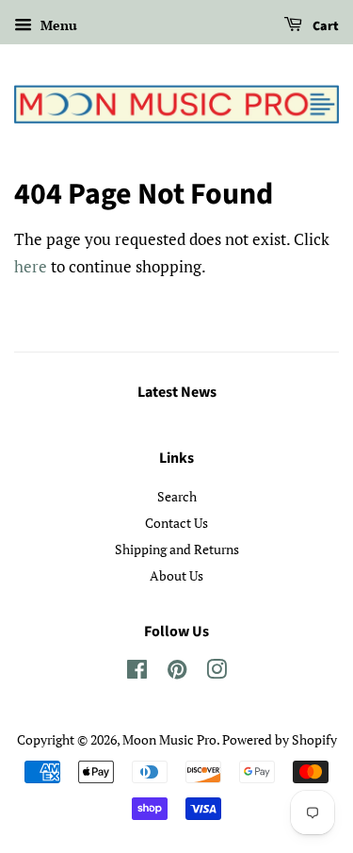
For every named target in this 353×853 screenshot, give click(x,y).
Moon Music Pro (169, 739)
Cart (324, 26)
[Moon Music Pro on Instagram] (216, 672)
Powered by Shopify (279, 739)
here (30, 266)
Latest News (177, 392)
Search (177, 496)
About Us (176, 575)
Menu (57, 25)
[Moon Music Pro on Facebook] (137, 672)
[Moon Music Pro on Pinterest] (177, 672)
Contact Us (176, 523)
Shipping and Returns (177, 549)
